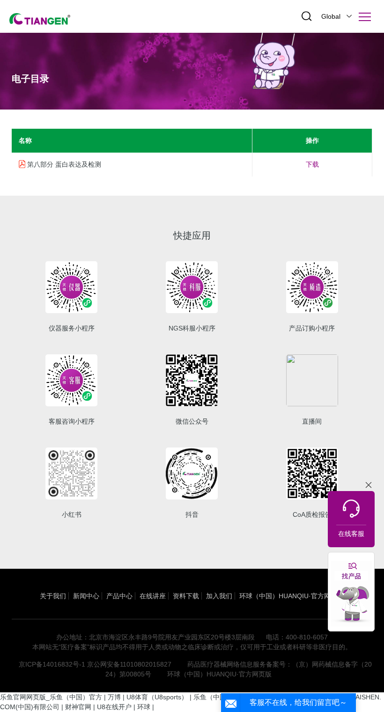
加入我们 (219, 596)
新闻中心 (86, 596)
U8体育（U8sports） (157, 697)
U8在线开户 (114, 707)
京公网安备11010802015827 (129, 664)
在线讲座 (153, 596)
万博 (114, 697)
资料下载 (186, 596)
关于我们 (53, 596)
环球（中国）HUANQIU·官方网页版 (291, 596)
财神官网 (78, 707)
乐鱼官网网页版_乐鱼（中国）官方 (51, 697)
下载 (312, 164)
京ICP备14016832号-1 (52, 664)
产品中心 (119, 596)
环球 (143, 707)
